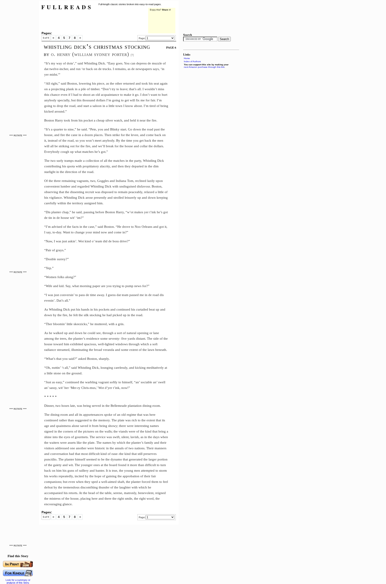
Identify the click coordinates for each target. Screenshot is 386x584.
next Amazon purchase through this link (204, 67)
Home (187, 58)
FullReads (67, 7)
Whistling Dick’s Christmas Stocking (97, 46)
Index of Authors (192, 61)
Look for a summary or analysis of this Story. (18, 581)
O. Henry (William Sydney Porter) (90, 54)
